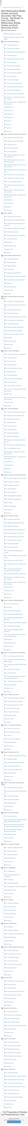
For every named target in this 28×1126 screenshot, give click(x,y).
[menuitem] (1, 3)
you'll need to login (20, 1120)
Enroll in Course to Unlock (14, 1122)
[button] (1, 1)
